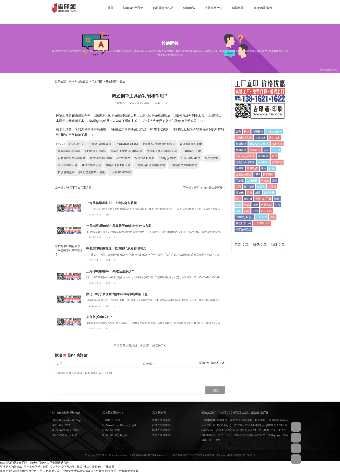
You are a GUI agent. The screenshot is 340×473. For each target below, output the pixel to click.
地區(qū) (77, 420)
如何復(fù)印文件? (99, 317)
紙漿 (258, 192)
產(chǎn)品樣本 (259, 143)
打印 (257, 174)
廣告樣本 (274, 137)
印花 (272, 217)
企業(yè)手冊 (263, 198)
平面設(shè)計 (244, 217)
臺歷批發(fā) (243, 223)
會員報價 (165, 435)
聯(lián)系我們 (263, 7)
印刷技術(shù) (60, 435)
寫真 (246, 210)
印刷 (266, 150)
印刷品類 (107, 429)
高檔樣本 (241, 143)
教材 (154, 429)
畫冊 (238, 131)
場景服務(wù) (213, 7)
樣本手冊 (277, 143)
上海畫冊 (252, 180)
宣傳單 (240, 168)
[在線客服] (296, 427)
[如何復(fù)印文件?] (68, 322)
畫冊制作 (252, 168)
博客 (76, 429)
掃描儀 (240, 192)
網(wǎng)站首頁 (78, 81)
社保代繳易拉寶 (190, 158)
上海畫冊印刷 (262, 223)
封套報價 (165, 429)
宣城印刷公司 (76, 143)
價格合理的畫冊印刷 (117, 165)
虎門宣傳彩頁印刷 (95, 150)
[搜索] (287, 7)
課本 (238, 210)
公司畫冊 (277, 162)
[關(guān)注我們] (296, 438)
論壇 (74, 435)
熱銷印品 (189, 7)
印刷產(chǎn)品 (163, 7)
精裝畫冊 (268, 174)
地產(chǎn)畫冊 (245, 162)
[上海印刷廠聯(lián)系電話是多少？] (68, 277)
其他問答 (111, 81)
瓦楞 (255, 210)
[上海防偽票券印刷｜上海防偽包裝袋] (68, 208)
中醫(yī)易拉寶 (167, 158)
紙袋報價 (165, 420)
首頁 (110, 7)
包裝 (246, 204)
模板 (118, 429)
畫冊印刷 (266, 210)
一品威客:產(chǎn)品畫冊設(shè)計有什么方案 (119, 225)
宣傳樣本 (260, 137)
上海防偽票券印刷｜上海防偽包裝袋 (111, 203)
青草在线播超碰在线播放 (89, 470)
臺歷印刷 (266, 204)
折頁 (272, 168)
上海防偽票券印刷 (127, 143)
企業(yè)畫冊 (243, 174)
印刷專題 (238, 7)
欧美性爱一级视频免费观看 (121, 470)
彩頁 (274, 156)
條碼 (255, 204)
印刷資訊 (57, 425)
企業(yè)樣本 (274, 131)
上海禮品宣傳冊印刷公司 (150, 165)
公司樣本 (257, 131)
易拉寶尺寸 (123, 158)
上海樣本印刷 (244, 137)
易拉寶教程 (212, 158)
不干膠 (276, 150)
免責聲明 (209, 455)
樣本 (246, 131)
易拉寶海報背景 (144, 158)
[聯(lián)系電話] (296, 448)
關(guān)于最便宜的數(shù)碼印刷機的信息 (117, 294)
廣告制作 (107, 435)
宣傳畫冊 (241, 150)
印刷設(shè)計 (60, 420)
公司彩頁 (261, 217)
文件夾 (272, 186)
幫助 (118, 420)
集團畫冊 (269, 192)
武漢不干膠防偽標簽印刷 (162, 150)
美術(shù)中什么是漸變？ (209, 187)
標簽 (277, 198)
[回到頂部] (296, 459)
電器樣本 (263, 162)
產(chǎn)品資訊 (61, 429)
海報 (238, 204)
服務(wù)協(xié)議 (113, 425)
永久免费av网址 (9, 470)
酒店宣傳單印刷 (67, 165)
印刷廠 (240, 180)
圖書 (249, 192)
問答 (68, 425)
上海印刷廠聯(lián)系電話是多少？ (110, 271)
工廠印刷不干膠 (191, 150)
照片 (277, 204)
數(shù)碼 (121, 435)
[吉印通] (64, 8)
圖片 (238, 198)
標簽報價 (165, 425)
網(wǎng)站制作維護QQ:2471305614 (235, 455)
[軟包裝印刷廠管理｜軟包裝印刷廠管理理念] (68, 254)
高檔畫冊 (255, 150)
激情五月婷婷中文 (31, 470)
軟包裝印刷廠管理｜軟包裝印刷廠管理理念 (116, 248)
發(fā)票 (131, 425)
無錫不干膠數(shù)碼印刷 (126, 150)
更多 (218, 440)
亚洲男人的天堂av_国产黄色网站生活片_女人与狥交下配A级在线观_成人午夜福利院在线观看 (57, 466)
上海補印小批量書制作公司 (158, 143)
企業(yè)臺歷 (243, 229)
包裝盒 (261, 186)
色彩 (238, 186)
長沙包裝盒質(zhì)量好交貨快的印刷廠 (81, 172)
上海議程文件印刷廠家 (183, 165)
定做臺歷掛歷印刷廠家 (71, 158)
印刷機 (248, 198)
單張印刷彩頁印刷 (69, 150)
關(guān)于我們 (133, 7)
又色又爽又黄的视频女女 (58, 470)
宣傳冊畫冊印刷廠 (191, 143)
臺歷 (274, 180)
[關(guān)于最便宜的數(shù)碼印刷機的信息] (68, 300)
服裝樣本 (263, 156)
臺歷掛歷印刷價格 (101, 158)
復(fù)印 (249, 186)
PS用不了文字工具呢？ (80, 187)
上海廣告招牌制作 (120, 172)
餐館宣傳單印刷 (91, 165)
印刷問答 (97, 81)
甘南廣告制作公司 (100, 143)
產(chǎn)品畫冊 (245, 156)
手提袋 (265, 180)
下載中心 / (108, 420)
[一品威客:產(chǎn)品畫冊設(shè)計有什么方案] (68, 231)
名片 (263, 168)
